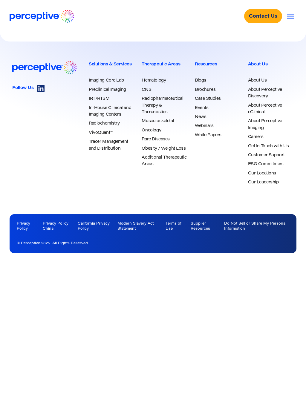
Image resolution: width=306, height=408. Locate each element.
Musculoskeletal (158, 121)
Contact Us (263, 16)
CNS (146, 90)
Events (201, 108)
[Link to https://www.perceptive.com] (42, 16)
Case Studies (208, 99)
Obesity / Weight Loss (164, 149)
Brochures (205, 90)
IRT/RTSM (99, 99)
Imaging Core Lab (106, 81)
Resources (206, 64)
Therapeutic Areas (161, 64)
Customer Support (266, 155)
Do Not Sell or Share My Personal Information (255, 226)
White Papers (208, 135)
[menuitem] (112, 106)
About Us (258, 64)
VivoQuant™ (100, 133)
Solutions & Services (110, 64)
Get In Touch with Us (268, 146)
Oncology (151, 130)
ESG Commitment (266, 164)
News (200, 117)
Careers (256, 137)
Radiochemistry (104, 124)
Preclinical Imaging (107, 90)
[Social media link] (41, 88)
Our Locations (262, 173)
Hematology (154, 81)
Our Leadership (263, 182)
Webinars (204, 126)
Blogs (200, 81)
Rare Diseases (156, 139)
